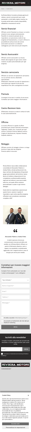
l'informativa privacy (20, 318)
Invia (15, 327)
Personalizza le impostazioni (15, 427)
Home (2, 8)
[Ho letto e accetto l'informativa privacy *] (2, 318)
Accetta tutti (15, 424)
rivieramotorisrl (6, 368)
